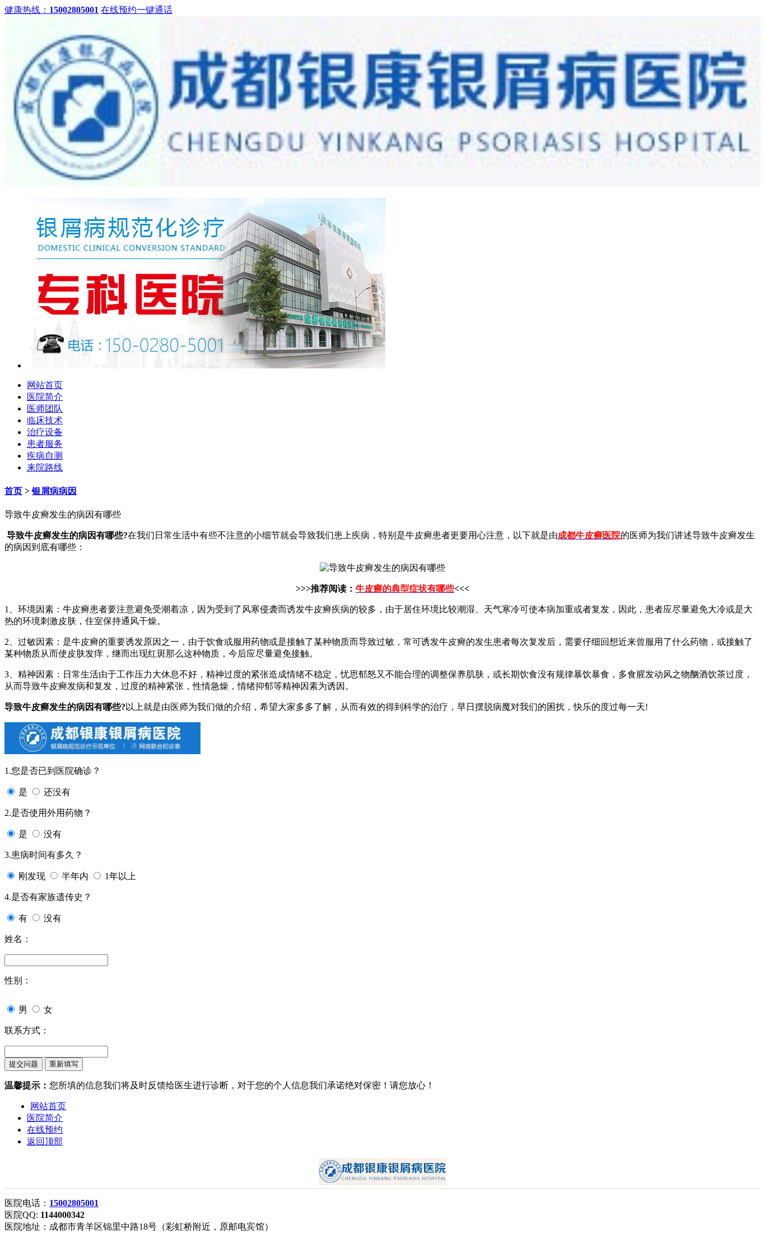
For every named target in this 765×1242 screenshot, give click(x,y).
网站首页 (45, 385)
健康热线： (51, 10)
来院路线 (45, 467)
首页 (13, 491)
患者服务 (45, 444)
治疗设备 (45, 432)
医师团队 (45, 408)
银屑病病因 (54, 491)
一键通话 (154, 10)
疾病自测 (45, 455)
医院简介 (45, 396)
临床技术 (45, 420)
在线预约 (119, 10)
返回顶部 (45, 1141)
